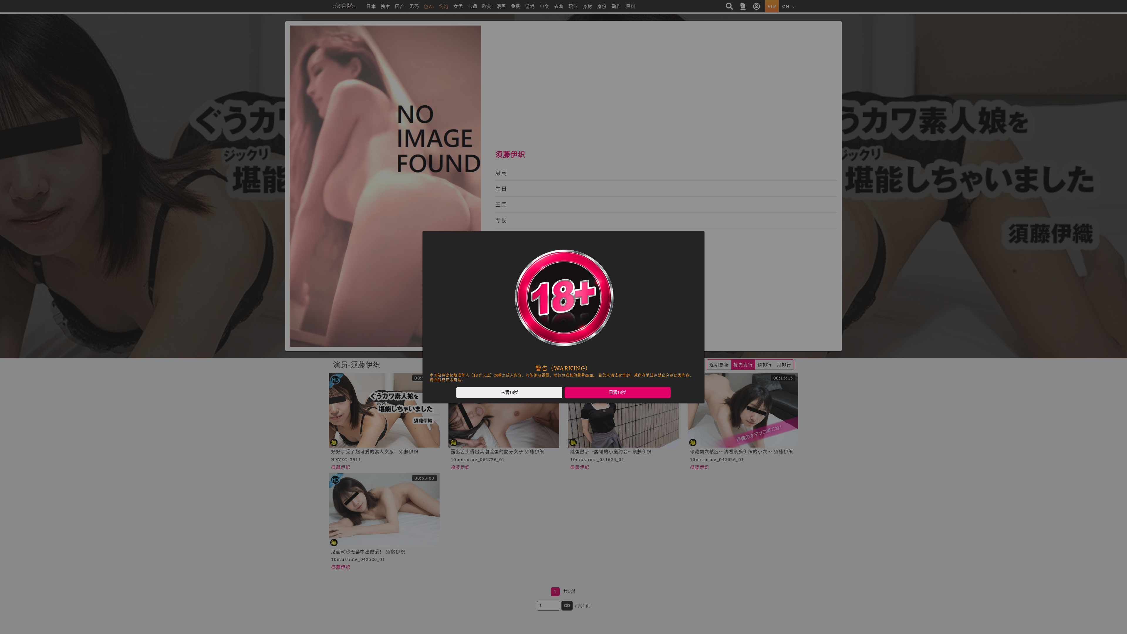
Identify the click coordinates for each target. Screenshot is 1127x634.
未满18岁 (509, 392)
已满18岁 (617, 392)
